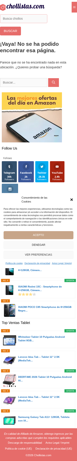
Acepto (38, 234)
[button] (71, 199)
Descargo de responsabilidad (25, 442)
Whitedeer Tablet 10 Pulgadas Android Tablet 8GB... (41, 338)
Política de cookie (14, 263)
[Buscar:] (24, 82)
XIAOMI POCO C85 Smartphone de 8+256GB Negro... (44, 309)
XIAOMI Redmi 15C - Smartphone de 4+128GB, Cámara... (40, 268)
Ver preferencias (38, 254)
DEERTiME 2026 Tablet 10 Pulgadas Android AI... (45, 378)
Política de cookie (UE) (18, 448)
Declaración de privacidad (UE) (53, 448)
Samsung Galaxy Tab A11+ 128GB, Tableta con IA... (43, 419)
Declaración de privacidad (37, 263)
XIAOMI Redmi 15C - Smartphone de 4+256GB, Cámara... (40, 288)
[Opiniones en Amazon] (27, 294)
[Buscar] (53, 82)
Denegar (38, 244)
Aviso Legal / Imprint (62, 263)
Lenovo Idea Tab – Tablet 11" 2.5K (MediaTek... (39, 358)
